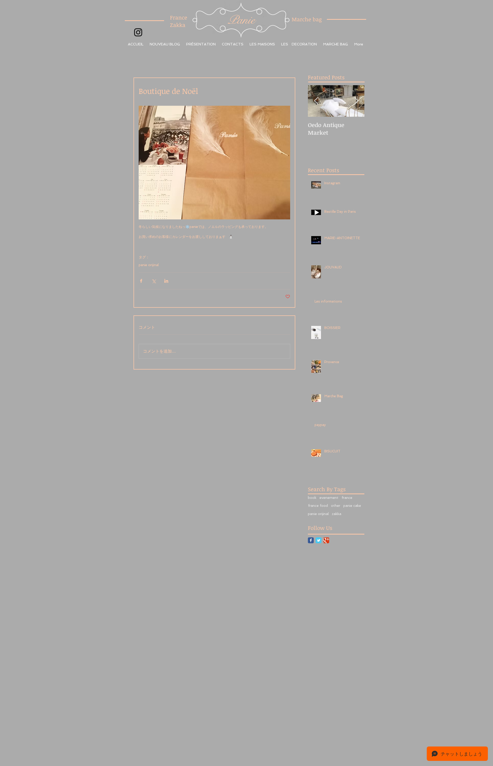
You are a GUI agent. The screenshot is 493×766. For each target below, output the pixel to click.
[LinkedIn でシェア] (166, 280)
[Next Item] (356, 101)
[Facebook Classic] (311, 540)
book (312, 498)
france (347, 498)
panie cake (352, 505)
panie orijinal (149, 265)
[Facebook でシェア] (141, 280)
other (335, 505)
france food (318, 505)
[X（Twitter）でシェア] (153, 280)
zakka (336, 514)
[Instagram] (138, 32)
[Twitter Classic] (318, 540)
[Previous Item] (316, 101)
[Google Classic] (326, 540)
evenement (328, 498)
